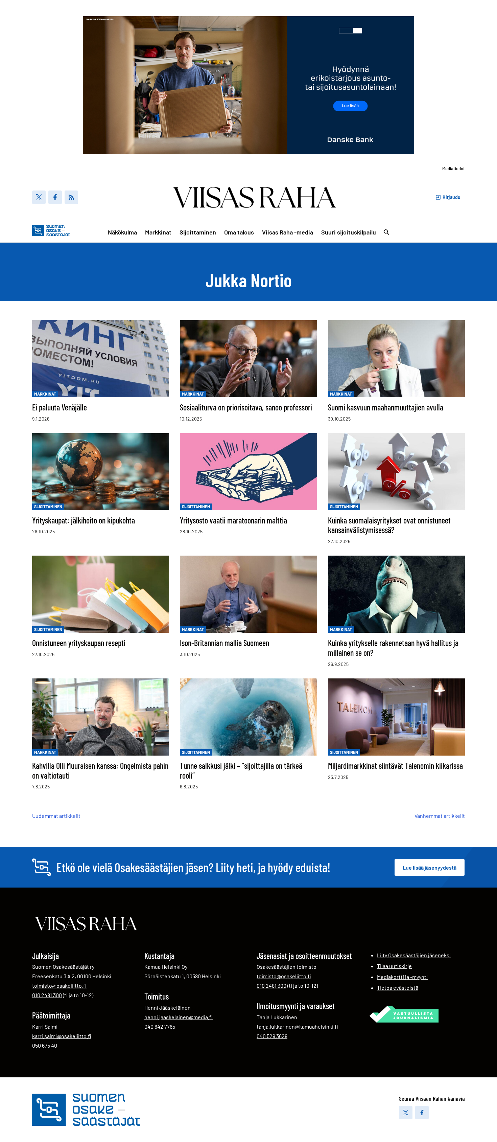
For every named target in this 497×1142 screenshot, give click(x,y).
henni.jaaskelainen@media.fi (178, 1017)
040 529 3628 (272, 1035)
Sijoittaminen (198, 232)
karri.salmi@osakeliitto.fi (61, 1036)
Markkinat (158, 232)
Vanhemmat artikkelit (440, 815)
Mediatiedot (453, 168)
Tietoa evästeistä (397, 987)
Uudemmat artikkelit (56, 815)
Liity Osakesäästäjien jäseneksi (414, 955)
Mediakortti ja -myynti (402, 976)
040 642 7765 (159, 1026)
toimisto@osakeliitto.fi (59, 985)
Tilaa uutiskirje (394, 966)
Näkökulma (122, 232)
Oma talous (239, 232)
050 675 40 (44, 1045)
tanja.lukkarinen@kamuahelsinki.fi (297, 1026)
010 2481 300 (47, 994)
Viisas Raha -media (287, 232)
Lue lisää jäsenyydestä (429, 867)
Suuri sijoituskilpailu (348, 232)
